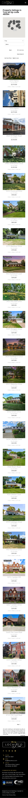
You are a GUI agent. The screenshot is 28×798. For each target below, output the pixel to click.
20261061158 (10, 464)
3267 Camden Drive (14, 605)
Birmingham (16, 776)
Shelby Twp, (15, 774)
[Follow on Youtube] (15, 751)
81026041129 (10, 188)
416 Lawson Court (14, 494)
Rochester (4, 772)
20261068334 (10, 547)
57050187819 (10, 685)
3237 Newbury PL (14, 687)
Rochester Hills (11, 772)
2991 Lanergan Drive (14, 522)
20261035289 (10, 630)
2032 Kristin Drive (14, 412)
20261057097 (10, 106)
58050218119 (10, 575)
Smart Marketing (12, 791)
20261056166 (10, 216)
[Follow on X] (6, 751)
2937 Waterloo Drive (14, 384)
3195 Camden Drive (14, 660)
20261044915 (10, 602)
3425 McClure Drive (14, 301)
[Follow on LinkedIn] (12, 751)
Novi (9, 778)
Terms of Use (5, 795)
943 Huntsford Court (14, 274)
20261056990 (10, 133)
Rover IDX (23, 735)
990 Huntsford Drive (14, 550)
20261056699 (10, 409)
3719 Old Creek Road (14, 715)
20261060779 (10, 492)
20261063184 (10, 326)
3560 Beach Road (14, 467)
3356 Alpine (14, 108)
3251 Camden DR (14, 577)
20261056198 (10, 354)
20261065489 (10, 271)
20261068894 (10, 712)
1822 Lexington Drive (14, 219)
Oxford (10, 774)
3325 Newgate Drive (14, 329)
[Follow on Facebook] (3, 751)
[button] (14, 23)
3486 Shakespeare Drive (14, 163)
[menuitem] (21, 54)
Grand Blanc (22, 774)
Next (18, 724)
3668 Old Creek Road (14, 632)
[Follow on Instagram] (9, 751)
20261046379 (10, 244)
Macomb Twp (19, 772)
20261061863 (10, 381)
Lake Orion (5, 774)
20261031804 (10, 78)
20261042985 (10, 161)
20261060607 (10, 299)
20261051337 (10, 657)
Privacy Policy (12, 795)
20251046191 (10, 519)
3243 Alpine (14, 81)
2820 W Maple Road (14, 136)
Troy (3, 776)
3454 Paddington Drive (14, 356)
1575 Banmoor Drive (14, 246)
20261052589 (10, 437)
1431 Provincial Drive (14, 191)
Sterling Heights (9, 776)
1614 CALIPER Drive (14, 439)
